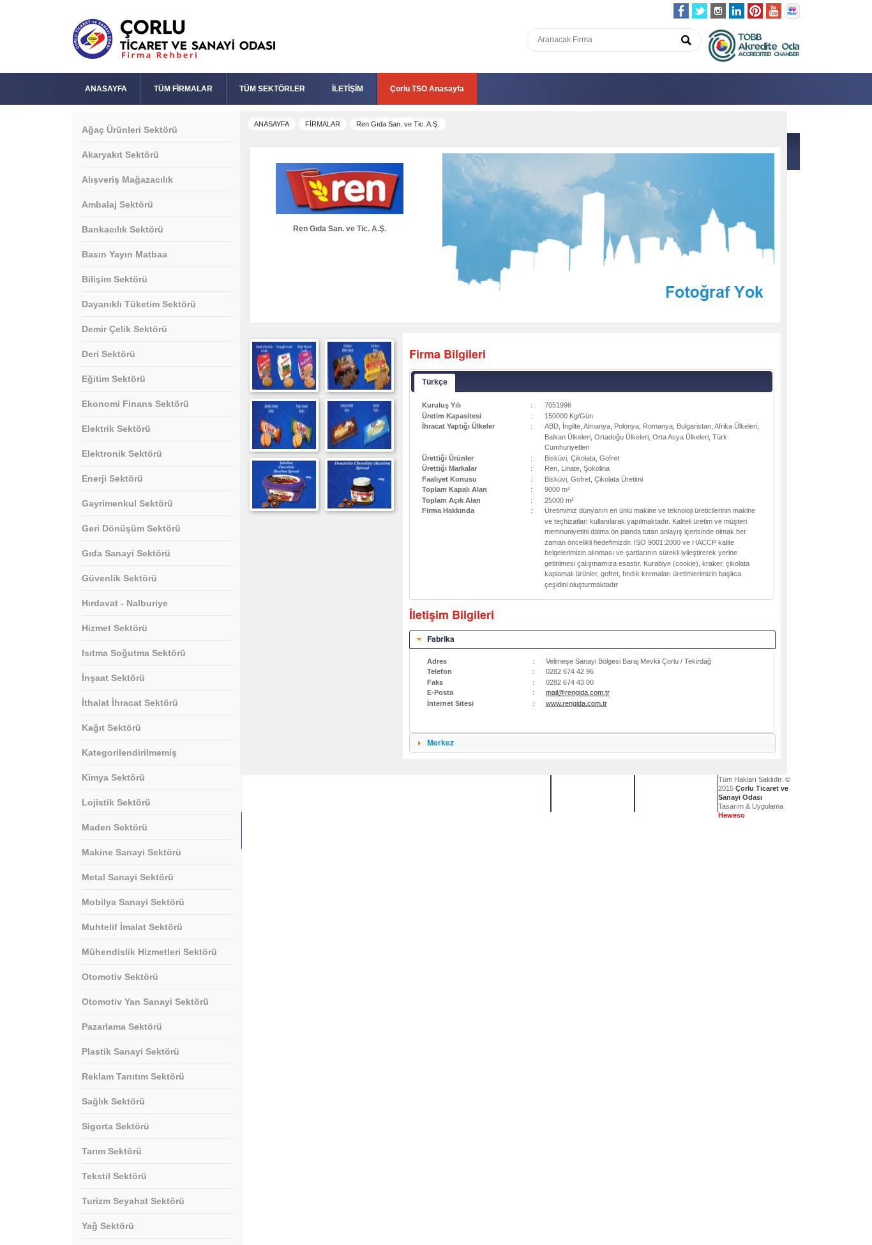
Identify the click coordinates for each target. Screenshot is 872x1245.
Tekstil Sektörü (114, 1176)
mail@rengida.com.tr (578, 692)
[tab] (592, 639)
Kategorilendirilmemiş (129, 752)
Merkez (440, 742)
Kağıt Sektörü (111, 727)
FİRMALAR (322, 124)
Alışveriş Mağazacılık (127, 179)
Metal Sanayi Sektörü (128, 877)
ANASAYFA (106, 88)
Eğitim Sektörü (114, 379)
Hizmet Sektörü (114, 628)
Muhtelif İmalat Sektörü (132, 927)
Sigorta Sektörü (115, 1126)
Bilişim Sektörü (114, 279)
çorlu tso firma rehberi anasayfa (174, 39)
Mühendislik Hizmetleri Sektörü (149, 952)
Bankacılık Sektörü (122, 229)
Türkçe (434, 382)
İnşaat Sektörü (113, 678)
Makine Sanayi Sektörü (131, 852)
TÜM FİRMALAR (183, 88)
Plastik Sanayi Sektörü (130, 1051)
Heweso (731, 815)
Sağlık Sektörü (113, 1101)
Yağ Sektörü (108, 1226)
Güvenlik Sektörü (119, 578)
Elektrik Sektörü (116, 429)
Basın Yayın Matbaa (124, 254)
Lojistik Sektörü (116, 802)
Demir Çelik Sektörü (124, 329)
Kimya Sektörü (113, 777)
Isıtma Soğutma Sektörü (134, 653)
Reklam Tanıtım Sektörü (133, 1076)
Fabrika (441, 639)
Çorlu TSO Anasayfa (427, 88)
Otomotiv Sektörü (120, 977)
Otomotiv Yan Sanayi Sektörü (145, 1002)
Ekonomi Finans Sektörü (135, 404)
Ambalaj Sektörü (117, 204)
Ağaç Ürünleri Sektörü (129, 130)
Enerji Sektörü (112, 478)
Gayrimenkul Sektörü (127, 503)
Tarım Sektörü (112, 1151)
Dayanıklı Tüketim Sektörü (139, 304)
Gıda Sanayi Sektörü (126, 553)
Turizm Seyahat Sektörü (133, 1201)
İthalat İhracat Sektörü (130, 703)
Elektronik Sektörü (122, 453)
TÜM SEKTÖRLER (272, 88)
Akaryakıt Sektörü (120, 154)
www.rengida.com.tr (576, 703)
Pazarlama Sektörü (122, 1026)
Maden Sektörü (114, 827)
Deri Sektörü (108, 354)
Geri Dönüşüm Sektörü (131, 528)
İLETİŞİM (347, 88)
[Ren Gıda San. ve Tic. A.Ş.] (284, 387)
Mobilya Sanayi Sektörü (133, 902)
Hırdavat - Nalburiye (125, 603)
